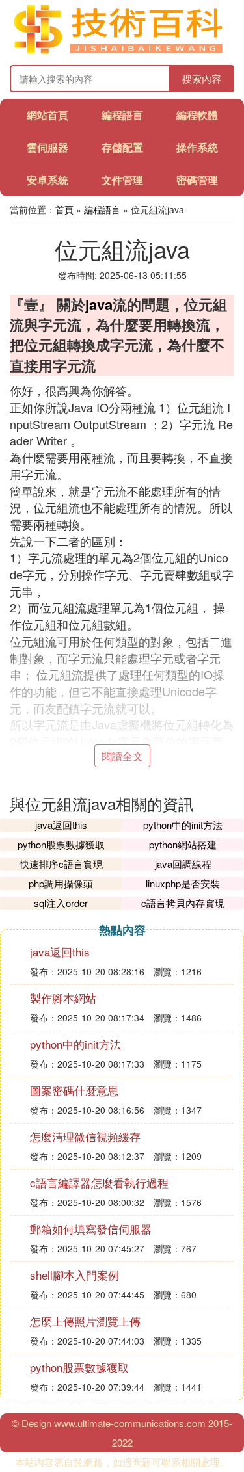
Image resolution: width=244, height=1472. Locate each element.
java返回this (61, 825)
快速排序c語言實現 (61, 864)
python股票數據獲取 (61, 844)
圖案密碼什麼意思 (74, 1090)
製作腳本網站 (63, 998)
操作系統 (197, 147)
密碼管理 (197, 179)
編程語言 (122, 114)
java (99, 304)
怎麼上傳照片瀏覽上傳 (85, 1321)
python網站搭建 (183, 844)
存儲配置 (122, 147)
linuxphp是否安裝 (183, 883)
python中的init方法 (183, 825)
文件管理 (122, 179)
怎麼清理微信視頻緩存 (85, 1136)
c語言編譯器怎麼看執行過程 (99, 1182)
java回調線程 (183, 864)
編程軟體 (197, 114)
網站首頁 (47, 114)
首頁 (64, 209)
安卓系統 (47, 179)
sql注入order (61, 903)
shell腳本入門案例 (74, 1275)
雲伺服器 (47, 147)
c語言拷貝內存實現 (182, 903)
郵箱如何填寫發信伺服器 (91, 1228)
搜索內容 (201, 78)
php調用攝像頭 (61, 883)
